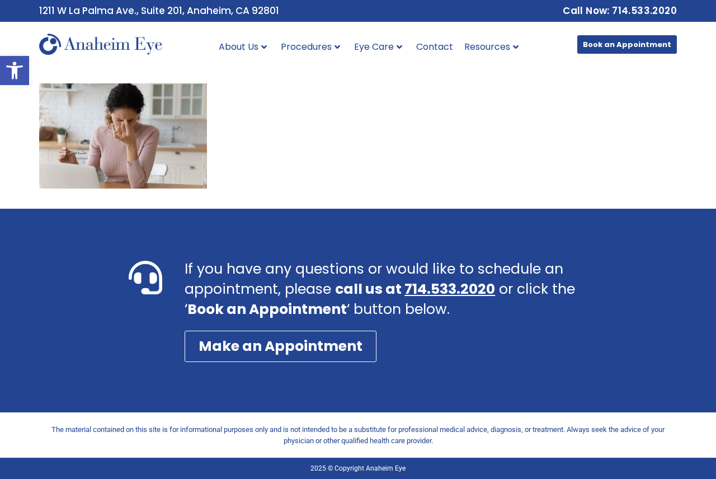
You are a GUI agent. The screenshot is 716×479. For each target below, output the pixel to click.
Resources (487, 46)
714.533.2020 (449, 289)
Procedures (306, 46)
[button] (14, 70)
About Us (238, 46)
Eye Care (374, 46)
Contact (434, 46)
